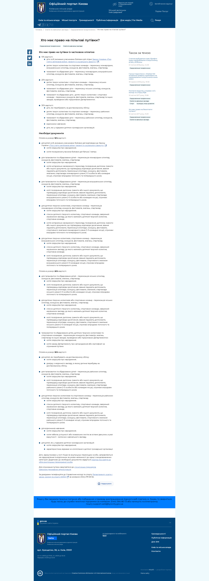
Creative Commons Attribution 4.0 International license (91, 573)
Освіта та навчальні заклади (56, 30)
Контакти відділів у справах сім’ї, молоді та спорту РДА (142, 91)
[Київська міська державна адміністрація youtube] (45, 25)
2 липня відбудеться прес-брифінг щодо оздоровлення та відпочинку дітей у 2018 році (143, 60)
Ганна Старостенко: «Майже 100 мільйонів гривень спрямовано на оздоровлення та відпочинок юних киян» (143, 76)
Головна (39, 30)
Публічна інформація (161, 538)
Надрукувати (106, 484)
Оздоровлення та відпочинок (83, 30)
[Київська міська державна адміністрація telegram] (39, 25)
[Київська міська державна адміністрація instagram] (52, 25)
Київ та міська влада (161, 547)
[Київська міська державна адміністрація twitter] (48, 25)
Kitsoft (151, 570)
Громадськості (158, 534)
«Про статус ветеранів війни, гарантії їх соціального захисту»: (76, 145)
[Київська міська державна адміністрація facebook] (42, 25)
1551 (104, 536)
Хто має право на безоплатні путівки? (140, 110)
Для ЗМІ (155, 542)
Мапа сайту (145, 573)
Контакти (155, 551)
